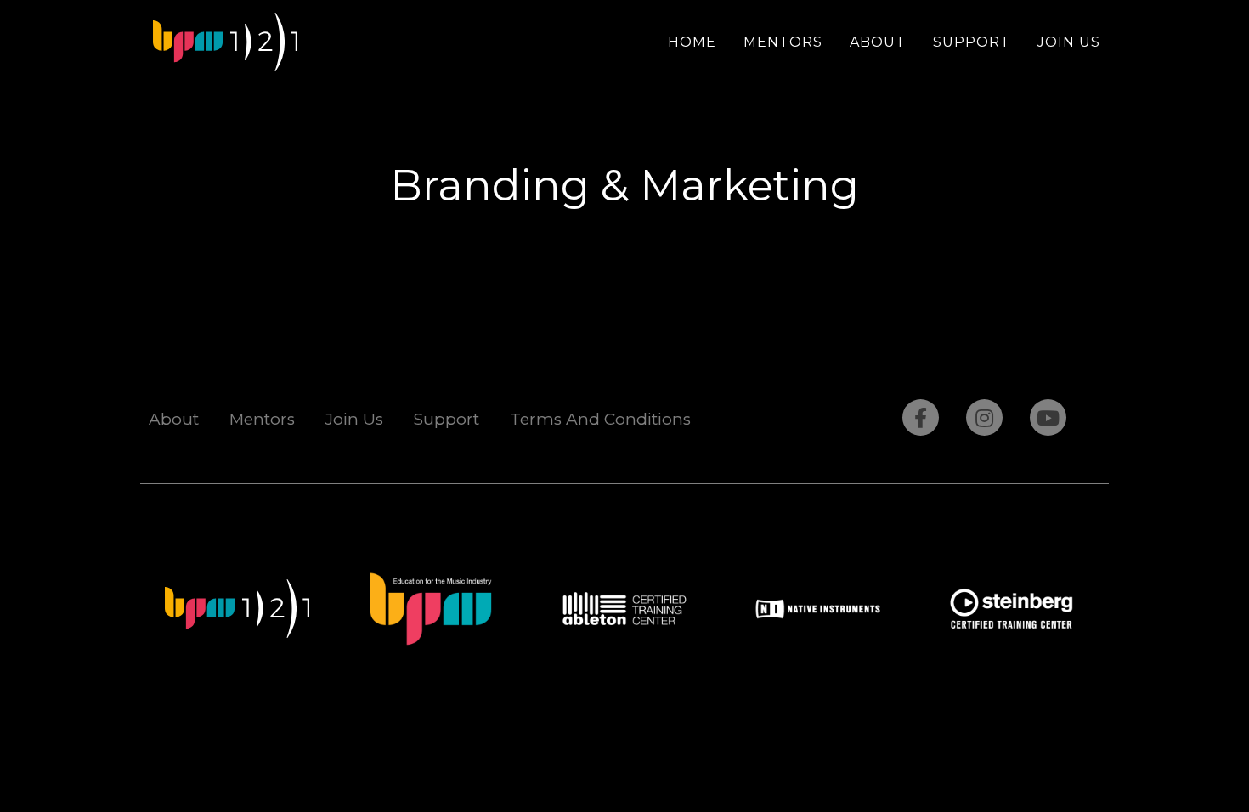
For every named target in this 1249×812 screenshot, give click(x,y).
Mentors (782, 42)
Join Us (1068, 42)
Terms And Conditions (600, 419)
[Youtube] (1048, 417)
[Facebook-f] (920, 417)
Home (692, 42)
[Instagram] (984, 417)
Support (971, 42)
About (878, 42)
